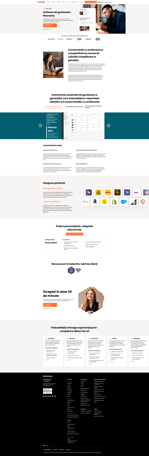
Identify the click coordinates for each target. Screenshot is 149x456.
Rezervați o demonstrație (90, 2)
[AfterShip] (41, 2)
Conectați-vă (76, 2)
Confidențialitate (47, 449)
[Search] (72, 2)
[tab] (53, 106)
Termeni (55, 449)
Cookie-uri (68, 449)
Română (46, 445)
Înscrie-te (81, 2)
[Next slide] (109, 352)
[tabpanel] (74, 141)
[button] (40, 126)
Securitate (61, 449)
